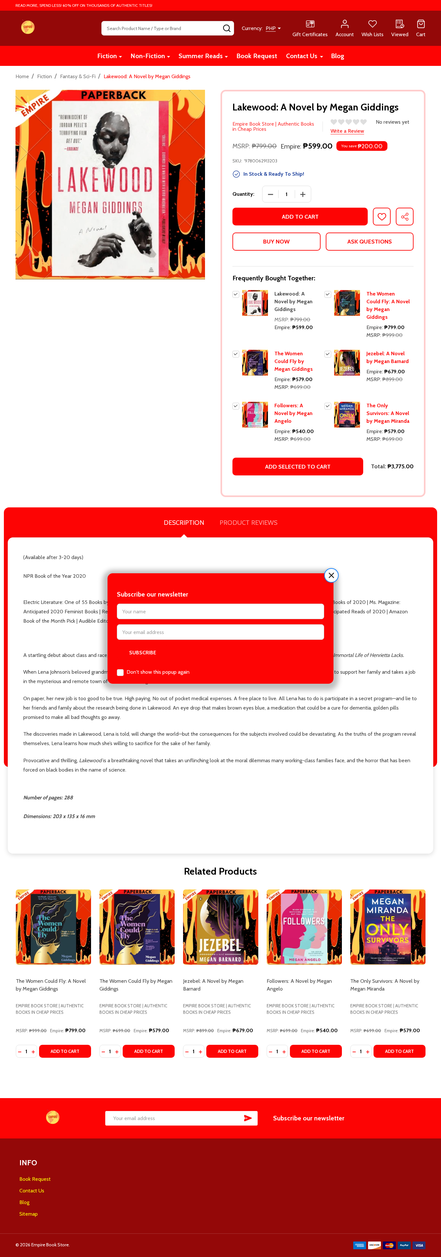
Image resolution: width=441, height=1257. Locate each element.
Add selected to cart (298, 466)
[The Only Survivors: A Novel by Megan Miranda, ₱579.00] (388, 927)
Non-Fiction (147, 56)
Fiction (107, 56)
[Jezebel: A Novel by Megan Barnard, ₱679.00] (220, 927)
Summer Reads (201, 56)
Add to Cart (300, 216)
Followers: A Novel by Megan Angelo (293, 413)
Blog (337, 56)
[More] (120, 56)
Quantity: (243, 194)
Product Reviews (248, 522)
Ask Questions (369, 241)
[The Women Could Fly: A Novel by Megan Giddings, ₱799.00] (53, 927)
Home (22, 76)
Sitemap (28, 1214)
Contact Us (301, 56)
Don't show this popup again (158, 672)
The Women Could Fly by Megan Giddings (293, 361)
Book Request (256, 56)
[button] (331, 575)
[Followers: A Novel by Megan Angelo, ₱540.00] (304, 927)
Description (184, 522)
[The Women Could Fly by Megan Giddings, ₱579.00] (137, 927)
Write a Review (347, 131)
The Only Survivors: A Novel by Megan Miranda (387, 413)
